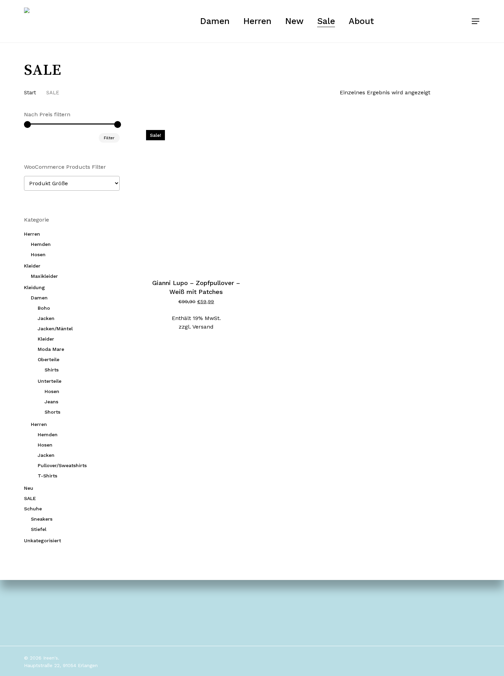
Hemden (41, 244)
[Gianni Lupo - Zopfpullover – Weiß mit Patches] (196, 198)
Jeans (51, 401)
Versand (203, 326)
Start (30, 93)
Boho (44, 308)
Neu (28, 488)
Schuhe (33, 508)
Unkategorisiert (42, 540)
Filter (109, 137)
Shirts (52, 369)
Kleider (32, 266)
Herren (32, 234)
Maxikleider (44, 276)
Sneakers (41, 519)
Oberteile (48, 359)
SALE (30, 498)
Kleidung (34, 287)
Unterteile (49, 381)
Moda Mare (51, 349)
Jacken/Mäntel (55, 328)
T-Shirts (47, 475)
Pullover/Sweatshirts (62, 465)
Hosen (38, 254)
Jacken (46, 318)
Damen (39, 297)
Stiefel (38, 529)
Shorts (52, 412)
